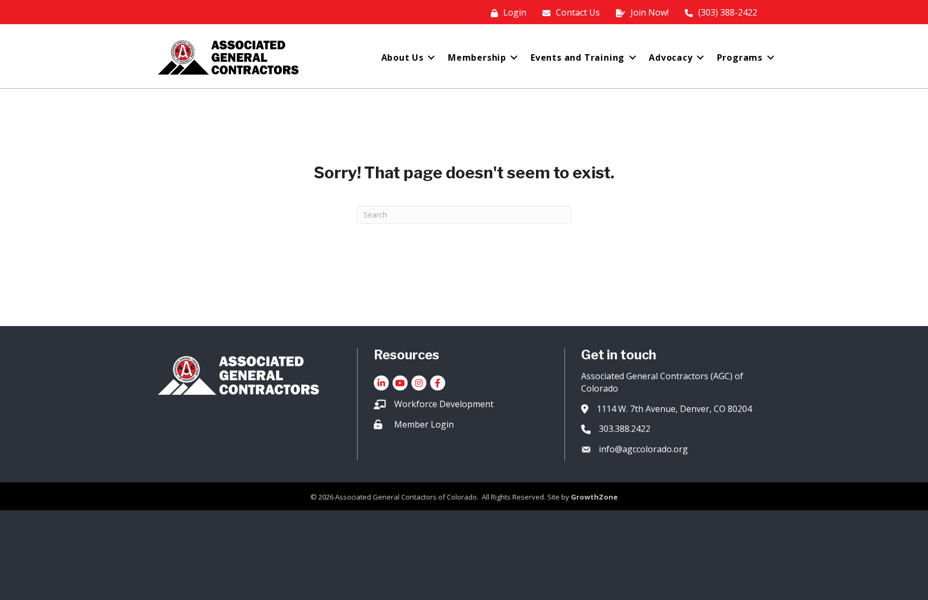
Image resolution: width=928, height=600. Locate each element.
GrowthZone (594, 497)
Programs (740, 57)
